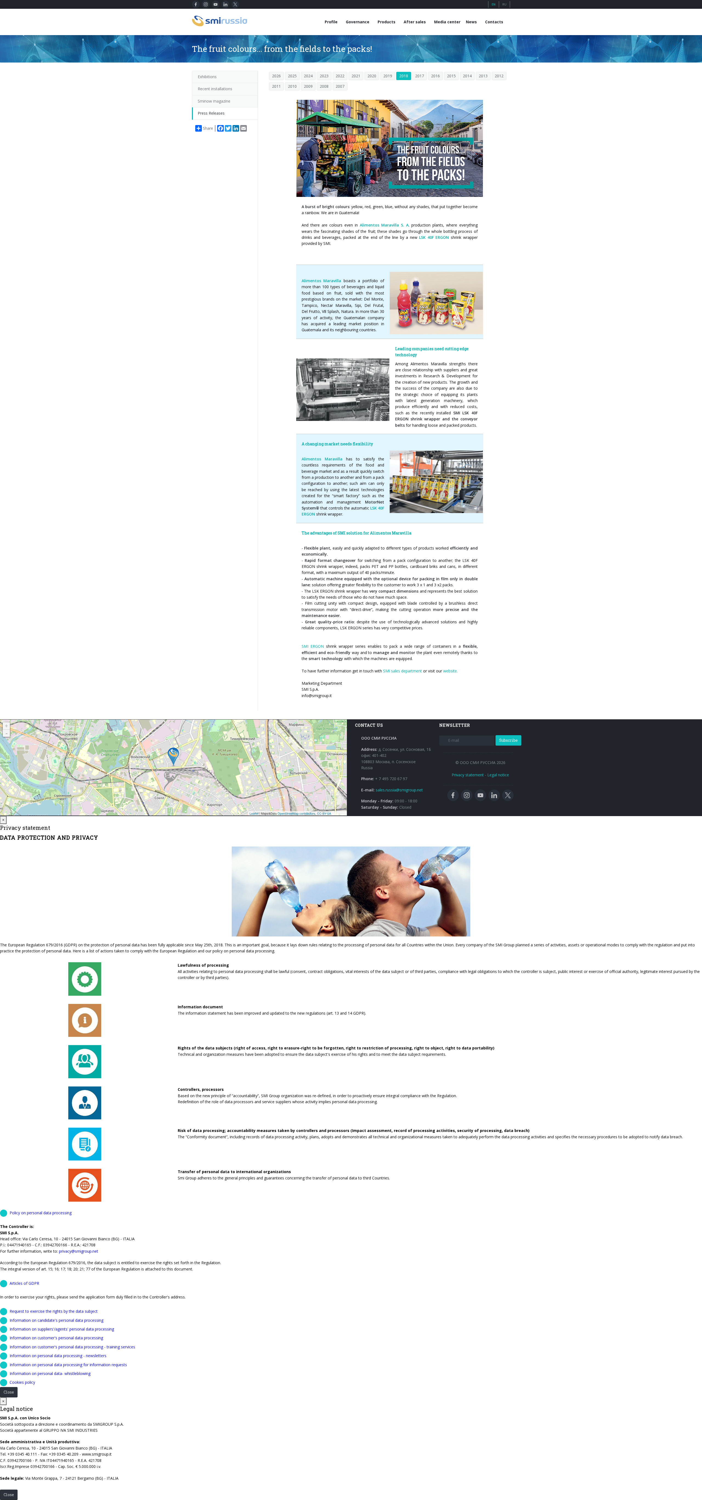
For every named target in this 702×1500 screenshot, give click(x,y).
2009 (308, 86)
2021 (356, 75)
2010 (292, 86)
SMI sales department (402, 670)
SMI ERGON (313, 646)
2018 (403, 75)
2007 (340, 86)
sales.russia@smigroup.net (399, 790)
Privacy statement (468, 774)
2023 (324, 75)
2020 (371, 75)
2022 (340, 75)
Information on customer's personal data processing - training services (72, 1346)
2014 (467, 75)
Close (9, 1392)
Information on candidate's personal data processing (56, 1320)
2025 (292, 75)
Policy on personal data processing (41, 1212)
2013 (483, 75)
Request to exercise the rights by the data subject (54, 1311)
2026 (276, 75)
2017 (419, 75)
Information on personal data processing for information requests (68, 1364)
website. (450, 670)
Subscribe (508, 740)
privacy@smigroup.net (78, 1251)
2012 (499, 75)
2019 (387, 75)
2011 (276, 86)
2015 (451, 75)
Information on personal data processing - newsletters (58, 1355)
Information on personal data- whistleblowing (50, 1373)
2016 (435, 75)
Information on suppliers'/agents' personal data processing (62, 1329)
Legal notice (498, 774)
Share (208, 128)
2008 (324, 86)
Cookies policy (22, 1382)
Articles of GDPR (24, 1283)
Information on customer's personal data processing (56, 1337)
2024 (308, 75)
